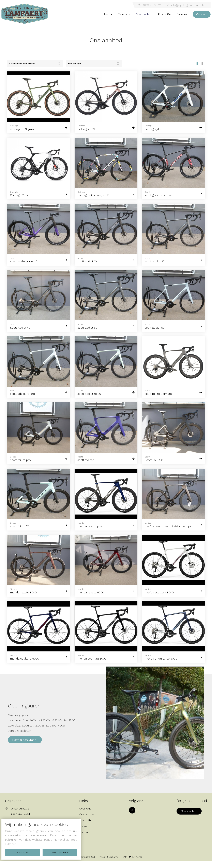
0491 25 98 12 (151, 5)
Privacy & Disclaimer (109, 857)
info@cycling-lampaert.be (187, 5)
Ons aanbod (144, 14)
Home (108, 14)
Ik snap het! (22, 852)
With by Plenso (132, 857)
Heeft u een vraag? (24, 740)
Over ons (124, 14)
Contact (201, 14)
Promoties (165, 14)
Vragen (182, 14)
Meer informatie (59, 852)
